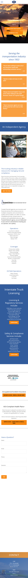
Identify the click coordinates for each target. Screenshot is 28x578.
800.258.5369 (16, 565)
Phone (2, 457)
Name (2, 440)
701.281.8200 (15, 563)
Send (4, 477)
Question (3, 465)
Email (2, 448)
